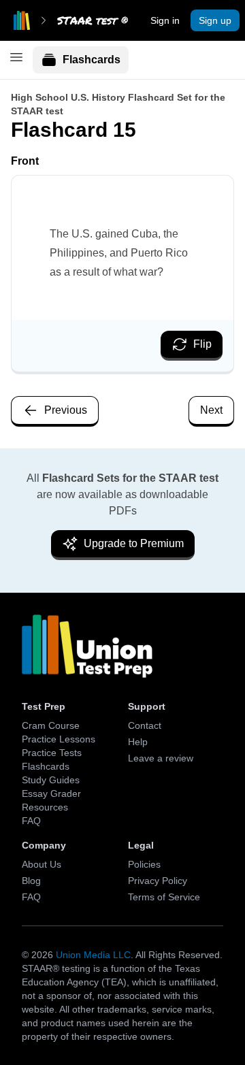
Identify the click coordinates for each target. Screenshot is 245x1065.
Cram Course (51, 725)
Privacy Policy (157, 880)
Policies (144, 864)
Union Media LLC (93, 954)
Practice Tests (52, 752)
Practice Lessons (58, 739)
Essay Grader (51, 793)
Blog (31, 880)
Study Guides (51, 779)
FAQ (31, 820)
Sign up (215, 20)
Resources (45, 807)
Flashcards (91, 59)
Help (138, 741)
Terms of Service (164, 896)
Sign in (165, 20)
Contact (144, 725)
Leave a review (160, 758)
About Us (41, 864)
